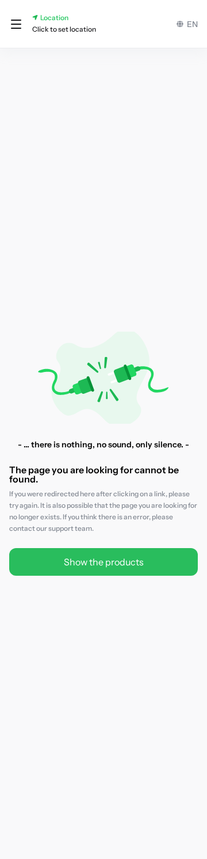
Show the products (104, 562)
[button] (16, 24)
